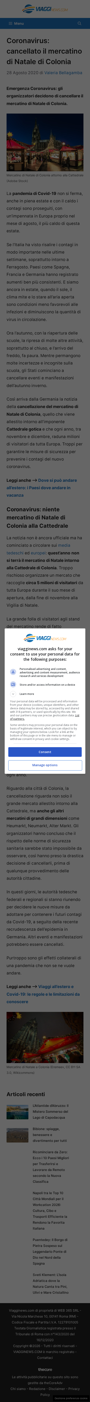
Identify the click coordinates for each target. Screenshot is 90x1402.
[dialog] (45, 701)
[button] (45, 694)
